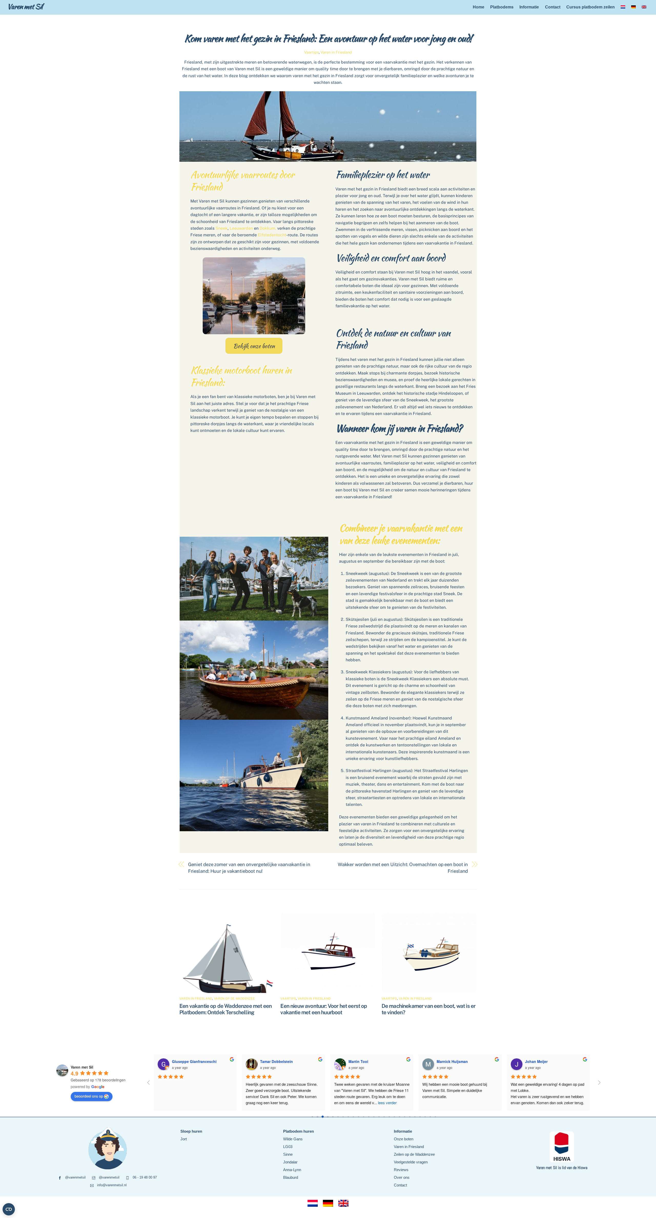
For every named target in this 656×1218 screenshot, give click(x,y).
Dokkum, (268, 228)
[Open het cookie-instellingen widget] (9, 1209)
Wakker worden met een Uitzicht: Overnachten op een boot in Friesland (403, 868)
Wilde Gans (293, 1139)
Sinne (288, 1154)
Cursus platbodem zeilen (590, 7)
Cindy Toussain (362, 1061)
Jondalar (290, 1162)
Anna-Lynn (292, 1170)
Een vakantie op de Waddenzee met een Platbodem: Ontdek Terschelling (225, 1009)
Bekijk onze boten (254, 346)
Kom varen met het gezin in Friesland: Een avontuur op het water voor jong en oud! (328, 38)
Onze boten (403, 1139)
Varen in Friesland (336, 52)
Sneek (222, 228)
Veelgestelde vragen (411, 1162)
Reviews (401, 1170)
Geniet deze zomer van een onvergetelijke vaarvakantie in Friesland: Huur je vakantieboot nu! (249, 868)
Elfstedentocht (272, 234)
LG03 (287, 1146)
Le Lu (442, 1061)
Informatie (529, 7)
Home (478, 7)
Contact (552, 7)
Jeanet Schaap (185, 1061)
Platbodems (502, 7)
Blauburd (290, 1177)
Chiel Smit (269, 1061)
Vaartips (311, 52)
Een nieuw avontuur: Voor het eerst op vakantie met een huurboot (323, 1009)
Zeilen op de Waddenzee (414, 1154)
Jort (183, 1139)
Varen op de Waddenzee (234, 998)
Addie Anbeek (537, 1061)
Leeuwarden (241, 228)
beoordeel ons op (89, 1096)
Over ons (401, 1177)
